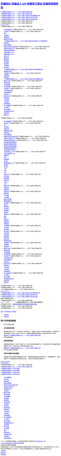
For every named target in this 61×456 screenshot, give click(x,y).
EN (4, 24)
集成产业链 (7, 80)
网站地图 (21, 443)
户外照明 (6, 227)
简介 (5, 33)
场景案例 (6, 75)
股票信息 (6, 98)
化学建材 (6, 62)
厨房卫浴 (6, 56)
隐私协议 (10, 443)
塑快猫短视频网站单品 (10, 148)
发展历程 (6, 37)
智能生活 (6, 187)
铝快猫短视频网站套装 (10, 142)
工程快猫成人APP (9, 52)
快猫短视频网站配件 (9, 50)
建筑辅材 (6, 206)
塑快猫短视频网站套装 (10, 146)
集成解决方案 (7, 71)
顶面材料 (6, 220)
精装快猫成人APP (9, 54)
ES (8, 24)
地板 (5, 216)
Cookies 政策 (4, 443)
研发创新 (6, 43)
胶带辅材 (6, 210)
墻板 (5, 218)
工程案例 (6, 73)
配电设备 (6, 239)
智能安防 (6, 193)
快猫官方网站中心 (9, 48)
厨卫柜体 (6, 176)
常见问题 (6, 426)
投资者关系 (7, 96)
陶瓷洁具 (6, 180)
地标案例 (6, 77)
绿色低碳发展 (7, 92)
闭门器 (6, 166)
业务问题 (6, 428)
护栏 (5, 157)
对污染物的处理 (8, 90)
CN (1, 24)
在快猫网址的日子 (9, 111)
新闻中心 (6, 115)
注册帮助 (6, 436)
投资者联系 (7, 103)
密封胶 (6, 204)
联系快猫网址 (7, 44)
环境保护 (6, 88)
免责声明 (15, 443)
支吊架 (6, 161)
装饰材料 (6, 63)
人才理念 (6, 107)
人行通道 (6, 197)
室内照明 (6, 229)
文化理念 (6, 35)
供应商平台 (7, 432)
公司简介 (6, 31)
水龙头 (6, 182)
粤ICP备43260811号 (40, 441)
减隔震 (6, 212)
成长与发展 (7, 109)
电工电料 (6, 67)
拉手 (5, 170)
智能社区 (6, 60)
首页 (2, 311)
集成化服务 (7, 82)
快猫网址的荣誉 (8, 39)
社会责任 (6, 94)
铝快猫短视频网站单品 (10, 144)
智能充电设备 (7, 199)
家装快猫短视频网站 (9, 149)
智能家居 (6, 58)
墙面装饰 (6, 222)
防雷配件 (6, 237)
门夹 (5, 172)
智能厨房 (6, 189)
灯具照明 (6, 65)
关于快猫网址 (7, 29)
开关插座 (6, 233)
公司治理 (6, 99)
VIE (6, 24)
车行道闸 (6, 195)
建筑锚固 (6, 159)
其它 (5, 430)
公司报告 (6, 101)
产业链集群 (7, 84)
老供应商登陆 (7, 438)
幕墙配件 (6, 155)
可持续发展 (7, 86)
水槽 (5, 184)
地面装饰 (6, 223)
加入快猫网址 (7, 105)
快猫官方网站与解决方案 (11, 46)
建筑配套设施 (7, 201)
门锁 (5, 168)
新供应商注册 (7, 434)
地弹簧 (6, 165)
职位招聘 (6, 113)
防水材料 (6, 208)
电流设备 (6, 235)
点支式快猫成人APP (9, 153)
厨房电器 (6, 178)
